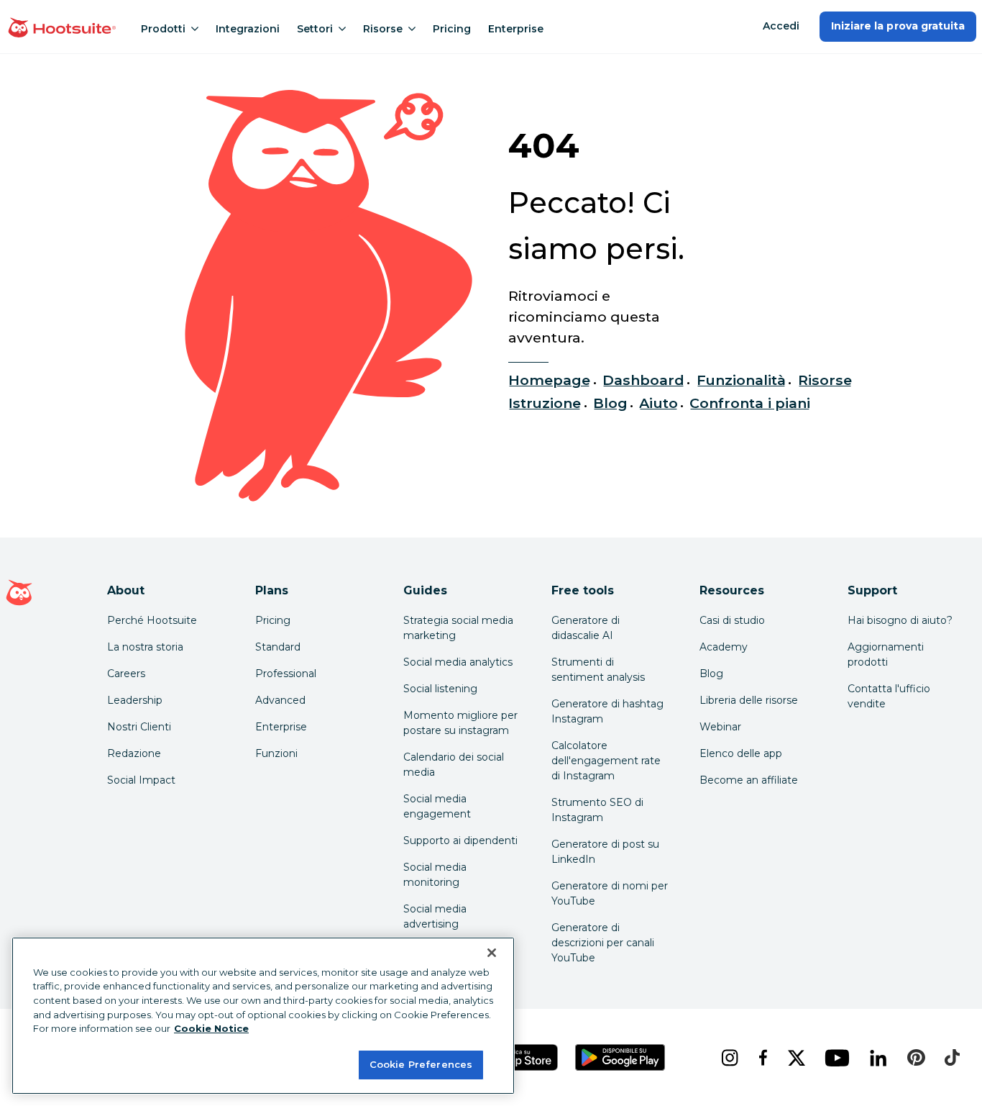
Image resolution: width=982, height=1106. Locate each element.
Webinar (720, 726)
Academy (723, 646)
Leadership (134, 700)
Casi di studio (732, 620)
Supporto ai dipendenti (460, 840)
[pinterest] (914, 1057)
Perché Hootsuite (152, 620)
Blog (610, 403)
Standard (277, 646)
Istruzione (544, 403)
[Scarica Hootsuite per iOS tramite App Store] (518, 1057)
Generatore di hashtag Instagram (607, 711)
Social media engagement (437, 806)
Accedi (781, 25)
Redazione (134, 753)
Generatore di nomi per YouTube (609, 893)
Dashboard (643, 380)
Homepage (549, 380)
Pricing (452, 28)
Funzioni (276, 753)
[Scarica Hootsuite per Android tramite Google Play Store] (620, 1057)
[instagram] (728, 1057)
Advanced (280, 700)
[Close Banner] (492, 953)
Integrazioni (248, 28)
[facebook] (761, 1057)
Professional (285, 673)
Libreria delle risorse (748, 700)
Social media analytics (458, 662)
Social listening (440, 688)
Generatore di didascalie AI (585, 628)
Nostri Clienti (139, 726)
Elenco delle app (740, 753)
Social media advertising (435, 916)
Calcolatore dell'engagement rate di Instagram (606, 760)
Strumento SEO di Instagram (597, 810)
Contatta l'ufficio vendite (889, 696)
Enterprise (515, 28)
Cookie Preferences (421, 1064)
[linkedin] (877, 1057)
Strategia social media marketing (458, 628)
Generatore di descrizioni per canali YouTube (602, 942)
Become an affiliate (748, 780)
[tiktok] (950, 1057)
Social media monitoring (435, 875)
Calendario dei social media (453, 765)
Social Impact (141, 780)
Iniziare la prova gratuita (898, 25)
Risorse (383, 28)
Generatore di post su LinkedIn (605, 852)
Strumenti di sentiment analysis (598, 670)
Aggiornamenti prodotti (886, 654)
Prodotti (163, 28)
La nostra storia (145, 646)
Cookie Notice (211, 1028)
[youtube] (835, 1057)
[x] (795, 1057)
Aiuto (658, 403)
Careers (126, 673)
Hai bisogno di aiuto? (900, 620)
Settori (315, 28)
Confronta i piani (749, 403)
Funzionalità (741, 380)
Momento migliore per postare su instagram (460, 723)
